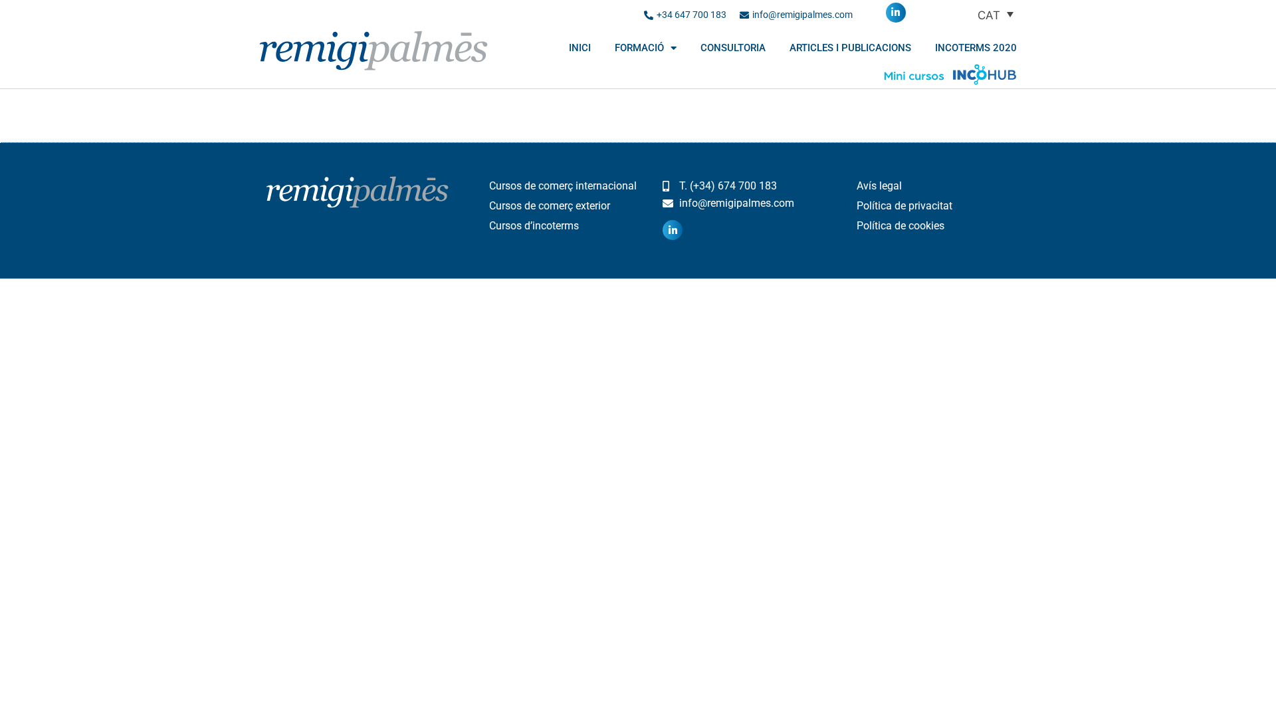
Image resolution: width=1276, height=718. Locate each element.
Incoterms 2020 (976, 48)
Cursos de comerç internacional (563, 186)
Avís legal (879, 186)
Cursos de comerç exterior (549, 205)
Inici (580, 48)
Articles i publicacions (850, 48)
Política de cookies (900, 225)
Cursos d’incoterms (534, 225)
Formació (639, 48)
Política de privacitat (904, 205)
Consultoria (733, 48)
